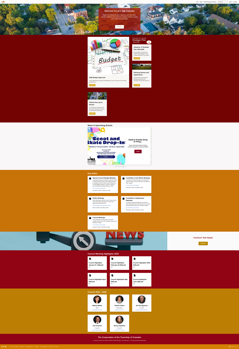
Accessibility (36, 346)
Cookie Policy (51, 346)
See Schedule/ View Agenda (99, 188)
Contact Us (203, 243)
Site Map (57, 346)
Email (138, 150)
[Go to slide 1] (118, 166)
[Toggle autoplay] (116, 167)
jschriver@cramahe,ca (97, 330)
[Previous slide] (113, 166)
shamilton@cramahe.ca (119, 330)
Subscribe (119, 26)
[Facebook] (2, 346)
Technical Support (43, 346)
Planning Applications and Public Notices (102, 205)
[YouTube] (5, 346)
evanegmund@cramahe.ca (142, 309)
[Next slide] (126, 166)
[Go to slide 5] (123, 166)
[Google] (4, 346)
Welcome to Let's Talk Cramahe (119, 11)
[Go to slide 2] (119, 166)
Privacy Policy (22, 346)
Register (235, 1)
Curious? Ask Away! (203, 238)
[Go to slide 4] (122, 166)
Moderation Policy (29, 346)
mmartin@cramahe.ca (97, 309)
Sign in (230, 1)
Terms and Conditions (13, 346)
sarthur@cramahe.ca (119, 309)
